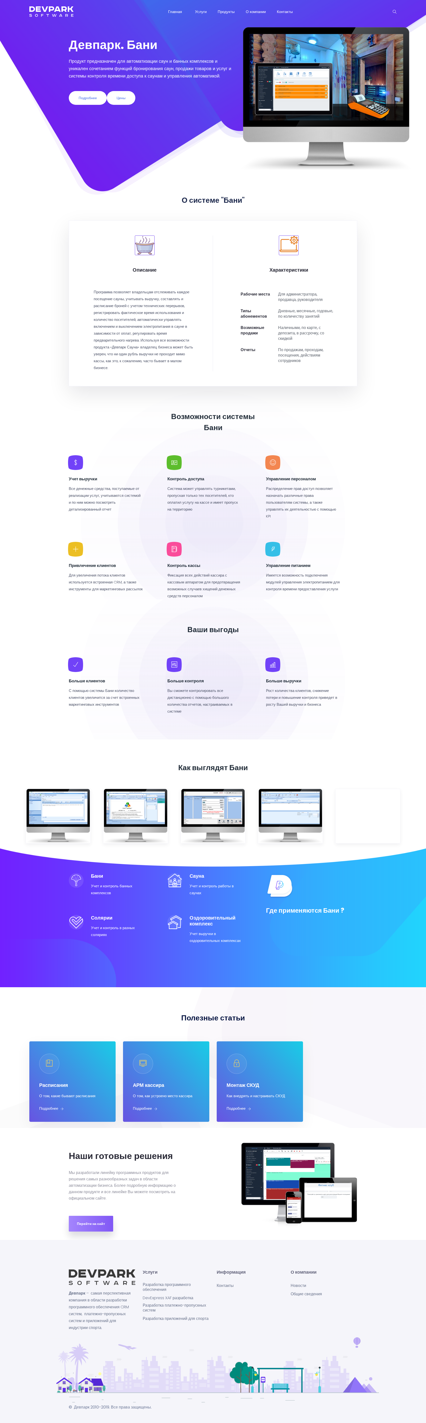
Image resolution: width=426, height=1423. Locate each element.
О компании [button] (256, 11)
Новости (298, 1285)
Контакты (285, 11)
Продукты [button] (226, 11)
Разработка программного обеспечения (167, 1287)
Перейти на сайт (91, 1223)
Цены (121, 97)
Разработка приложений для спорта (176, 1318)
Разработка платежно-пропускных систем (174, 1308)
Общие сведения (306, 1294)
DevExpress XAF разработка (168, 1298)
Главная (176, 11)
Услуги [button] (201, 11)
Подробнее (88, 97)
